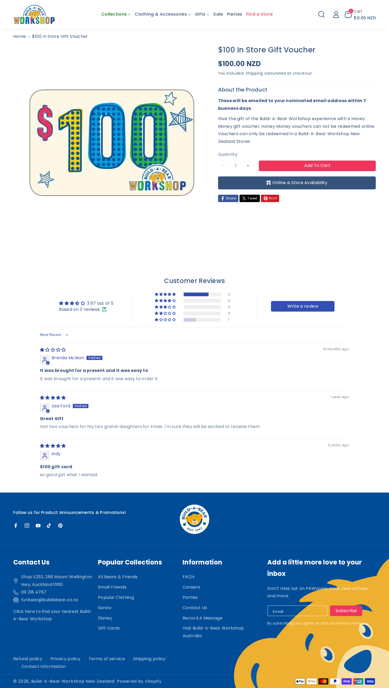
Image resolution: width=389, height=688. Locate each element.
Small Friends (112, 587)
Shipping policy (149, 659)
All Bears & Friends (118, 577)
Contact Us (195, 608)
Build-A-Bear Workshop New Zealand (73, 681)
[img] (53, 350)
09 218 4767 (33, 592)
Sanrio (104, 608)
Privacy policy (65, 659)
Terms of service (107, 659)
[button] (116, 14)
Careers (191, 587)
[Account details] (336, 14)
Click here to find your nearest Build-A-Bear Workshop (52, 615)
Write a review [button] (302, 306)
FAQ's (189, 577)
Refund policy (27, 659)
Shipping (254, 73)
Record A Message (203, 618)
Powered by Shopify (139, 681)
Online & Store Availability (300, 182)
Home (19, 36)
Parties (190, 597)
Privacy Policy (349, 623)
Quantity (227, 154)
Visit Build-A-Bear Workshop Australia (213, 632)
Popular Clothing (116, 597)
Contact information (43, 666)
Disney (105, 618)
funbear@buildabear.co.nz (49, 600)
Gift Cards (109, 628)
